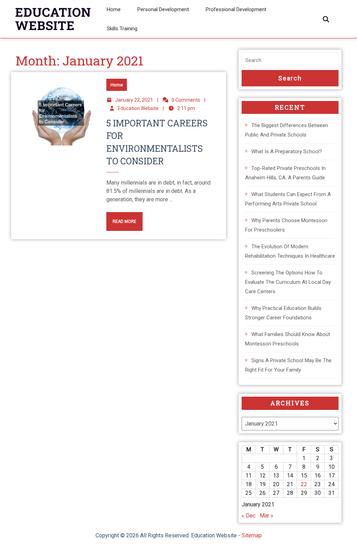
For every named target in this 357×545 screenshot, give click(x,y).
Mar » (266, 515)
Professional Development (236, 9)
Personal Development (163, 9)
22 (304, 484)
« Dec (249, 515)
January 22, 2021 (134, 100)
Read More (121, 218)
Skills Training (122, 28)
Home (114, 9)
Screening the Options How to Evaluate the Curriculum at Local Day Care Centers (288, 282)
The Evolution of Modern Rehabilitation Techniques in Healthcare (290, 251)
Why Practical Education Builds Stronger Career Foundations (283, 313)
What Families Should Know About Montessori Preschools (287, 339)
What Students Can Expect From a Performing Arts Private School (288, 199)
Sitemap (252, 535)
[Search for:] (290, 60)
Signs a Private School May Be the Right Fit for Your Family (288, 365)
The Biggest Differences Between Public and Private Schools (286, 130)
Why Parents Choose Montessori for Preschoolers (286, 225)
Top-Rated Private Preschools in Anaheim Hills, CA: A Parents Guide (285, 173)
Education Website (138, 108)
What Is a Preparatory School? (286, 151)
